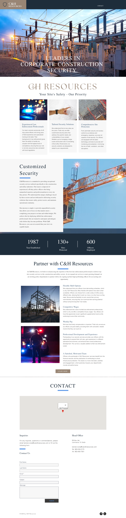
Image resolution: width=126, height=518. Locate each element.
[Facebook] (101, 513)
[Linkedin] (104, 513)
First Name (23, 462)
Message (22, 485)
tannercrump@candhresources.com (36, 443)
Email (21, 473)
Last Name (23, 468)
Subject (22, 479)
